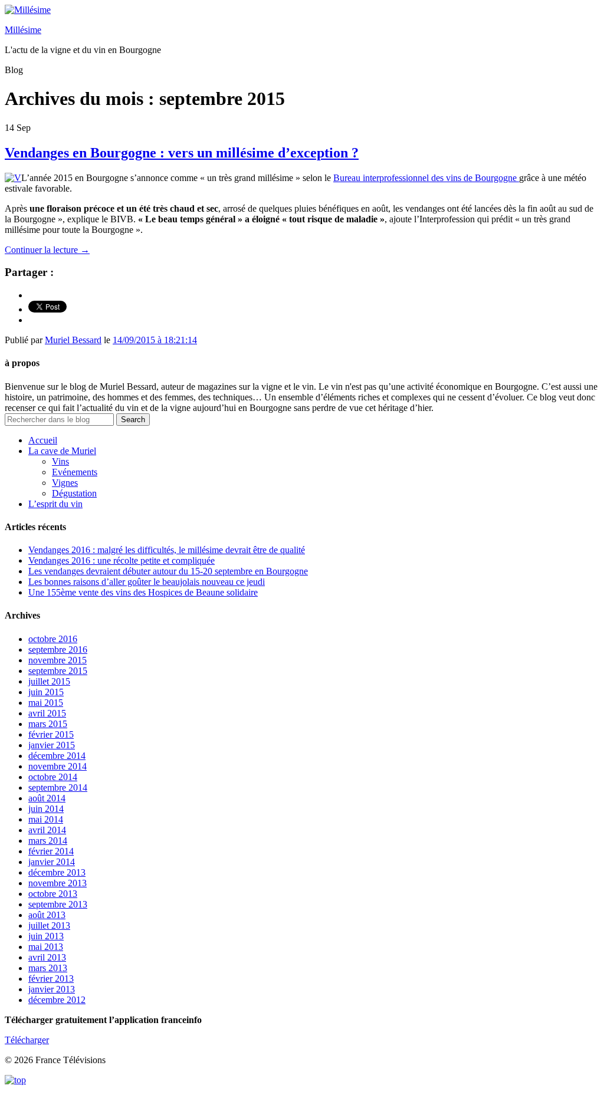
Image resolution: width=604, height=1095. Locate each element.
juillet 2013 (49, 925)
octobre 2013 (52, 894)
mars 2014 (47, 841)
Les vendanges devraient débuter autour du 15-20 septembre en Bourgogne (168, 571)
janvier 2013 (51, 989)
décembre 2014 (57, 756)
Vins (60, 461)
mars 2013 (47, 968)
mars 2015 (47, 724)
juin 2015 (46, 692)
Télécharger (27, 1040)
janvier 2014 (51, 862)
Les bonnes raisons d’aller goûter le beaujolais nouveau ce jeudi (146, 582)
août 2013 (46, 915)
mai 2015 (45, 703)
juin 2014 (46, 809)
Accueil (42, 440)
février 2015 (51, 734)
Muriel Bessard (73, 340)
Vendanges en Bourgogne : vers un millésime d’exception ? (182, 152)
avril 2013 (47, 957)
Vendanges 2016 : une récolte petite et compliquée (121, 560)
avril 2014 (47, 830)
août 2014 (46, 798)
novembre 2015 (57, 660)
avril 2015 (47, 713)
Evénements (74, 472)
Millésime (23, 30)
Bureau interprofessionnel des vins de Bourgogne (426, 178)
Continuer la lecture (47, 250)
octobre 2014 (52, 777)
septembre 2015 (57, 671)
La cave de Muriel (62, 451)
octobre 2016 (52, 639)
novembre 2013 (57, 883)
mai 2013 (45, 947)
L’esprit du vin (55, 504)
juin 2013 (46, 936)
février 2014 (51, 851)
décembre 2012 (57, 1000)
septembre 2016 (57, 649)
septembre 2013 (57, 904)
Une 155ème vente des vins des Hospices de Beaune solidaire (143, 592)
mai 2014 (45, 819)
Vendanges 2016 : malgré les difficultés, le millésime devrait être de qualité (166, 550)
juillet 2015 (49, 681)
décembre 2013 (57, 872)
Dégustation (74, 493)
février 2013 (51, 979)
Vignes (65, 483)
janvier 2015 (51, 745)
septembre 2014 (57, 787)
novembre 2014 (57, 766)
